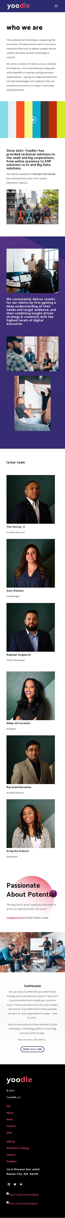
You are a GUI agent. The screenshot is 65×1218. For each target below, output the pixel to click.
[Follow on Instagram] (8, 1184)
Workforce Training (17, 1148)
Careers (10, 1154)
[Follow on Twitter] (15, 1184)
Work (9, 1119)
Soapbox (11, 1161)
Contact (11, 1125)
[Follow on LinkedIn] (21, 1184)
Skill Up (10, 1141)
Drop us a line (32, 1049)
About (10, 1112)
